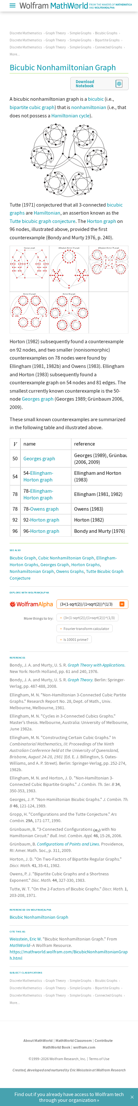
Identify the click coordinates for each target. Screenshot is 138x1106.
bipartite (19, 107)
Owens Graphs (70, 571)
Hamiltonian (47, 212)
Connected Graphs (108, 47)
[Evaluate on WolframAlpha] (122, 604)
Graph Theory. (80, 680)
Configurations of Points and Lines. (68, 844)
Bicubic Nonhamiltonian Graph (39, 917)
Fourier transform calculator (86, 628)
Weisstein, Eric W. (26, 939)
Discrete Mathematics (26, 33)
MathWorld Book (56, 1047)
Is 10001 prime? (76, 639)
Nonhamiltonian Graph (32, 571)
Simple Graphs (80, 33)
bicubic (96, 99)
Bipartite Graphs (107, 40)
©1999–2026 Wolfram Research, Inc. (57, 1058)
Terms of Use (99, 1058)
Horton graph (101, 221)
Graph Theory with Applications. (96, 665)
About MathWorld (38, 1040)
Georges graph (38, 399)
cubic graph (42, 107)
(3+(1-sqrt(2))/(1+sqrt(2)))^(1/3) (89, 617)
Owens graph (44, 509)
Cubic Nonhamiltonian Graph (66, 558)
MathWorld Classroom (74, 1040)
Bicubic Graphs (106, 33)
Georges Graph (54, 564)
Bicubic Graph (23, 558)
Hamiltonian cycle (70, 115)
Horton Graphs (85, 564)
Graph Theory (56, 33)
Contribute (104, 1040)
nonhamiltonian (88, 107)
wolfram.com (84, 1047)
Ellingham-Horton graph (38, 476)
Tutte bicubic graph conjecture (42, 221)
